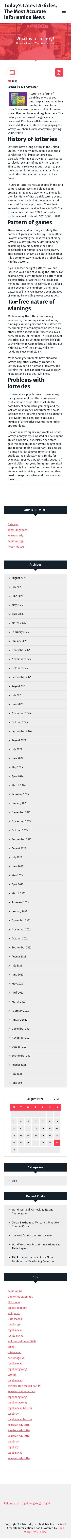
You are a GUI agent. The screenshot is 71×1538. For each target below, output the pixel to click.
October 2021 (20, 1046)
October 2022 (20, 938)
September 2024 (22, 731)
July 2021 (17, 1073)
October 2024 (20, 722)
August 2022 (19, 956)
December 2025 (21, 650)
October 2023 (20, 830)
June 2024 (17, 758)
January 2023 (19, 911)
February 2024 (20, 794)
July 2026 (17, 587)
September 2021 (21, 1055)
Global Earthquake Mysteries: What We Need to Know (35, 1224)
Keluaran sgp (16, 541)
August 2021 (19, 1064)
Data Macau (15, 1319)
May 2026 (17, 605)
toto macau (14, 1352)
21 (42, 1135)
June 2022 (17, 974)
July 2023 (17, 857)
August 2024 (19, 740)
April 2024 (18, 776)
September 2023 (22, 839)
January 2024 (19, 803)
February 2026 (20, 632)
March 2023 (19, 893)
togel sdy (13, 1441)
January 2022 (19, 1019)
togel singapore (17, 1307)
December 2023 (21, 812)
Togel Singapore (17, 530)
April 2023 (17, 884)
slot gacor (14, 1313)
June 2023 (17, 866)
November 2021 (21, 1037)
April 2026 (18, 614)
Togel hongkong (31, 1503)
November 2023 (21, 821)
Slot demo (14, 1302)
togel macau (15, 1452)
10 (14, 1128)
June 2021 (17, 1082)
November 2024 (21, 713)
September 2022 (22, 947)
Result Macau (16, 546)
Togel (46, 1503)
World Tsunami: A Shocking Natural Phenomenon (33, 1211)
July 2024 (17, 749)
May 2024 (17, 767)
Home (19, 43)
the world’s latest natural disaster (32, 1235)
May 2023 (17, 875)
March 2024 (19, 785)
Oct (59, 72)
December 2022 (21, 920)
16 (57, 1128)
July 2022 (17, 965)
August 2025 (19, 686)
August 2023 (19, 848)
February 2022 (20, 1010)
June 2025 (17, 704)
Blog (28, 43)
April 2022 (17, 992)
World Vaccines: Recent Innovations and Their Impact (36, 1246)
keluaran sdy (15, 535)
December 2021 (21, 1028)
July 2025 (17, 695)
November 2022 (21, 929)
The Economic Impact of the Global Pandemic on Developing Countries (33, 1259)
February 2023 (20, 902)
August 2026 (19, 578)
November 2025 (21, 659)
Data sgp (13, 524)
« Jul (56, 1099)
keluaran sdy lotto (19, 1458)
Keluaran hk (15, 1291)
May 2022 (17, 983)
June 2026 (17, 596)
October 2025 (20, 668)
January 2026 (19, 641)
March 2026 (19, 623)
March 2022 (19, 1001)
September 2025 (22, 677)
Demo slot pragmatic (20, 1296)
